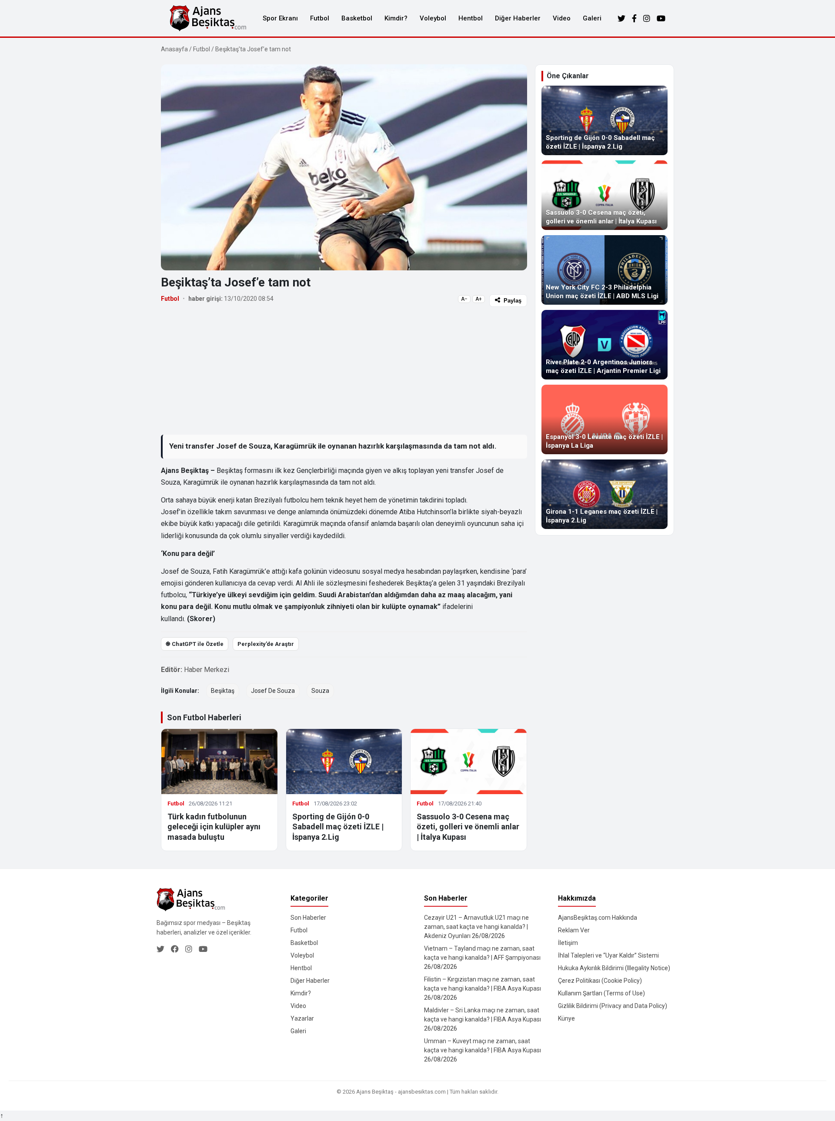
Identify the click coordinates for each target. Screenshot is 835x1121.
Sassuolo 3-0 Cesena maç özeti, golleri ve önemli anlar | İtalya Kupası (468, 827)
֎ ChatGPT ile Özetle (195, 644)
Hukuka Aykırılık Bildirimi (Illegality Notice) (614, 968)
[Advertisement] (344, 370)
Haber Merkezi (206, 669)
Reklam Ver (574, 930)
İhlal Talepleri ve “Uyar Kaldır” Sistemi (608, 955)
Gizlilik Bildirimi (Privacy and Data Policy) (612, 1005)
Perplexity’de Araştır (265, 644)
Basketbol (356, 18)
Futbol (319, 18)
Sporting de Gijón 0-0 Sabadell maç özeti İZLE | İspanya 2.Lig (338, 827)
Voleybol (433, 18)
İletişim (568, 942)
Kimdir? (395, 18)
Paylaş (512, 300)
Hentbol (470, 18)
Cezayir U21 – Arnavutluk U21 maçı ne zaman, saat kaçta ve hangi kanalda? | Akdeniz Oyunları (476, 926)
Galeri (592, 18)
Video (562, 18)
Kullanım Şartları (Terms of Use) (601, 993)
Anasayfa (174, 49)
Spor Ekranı (280, 18)
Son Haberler (308, 917)
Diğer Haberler (518, 18)
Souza (320, 690)
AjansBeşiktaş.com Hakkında (597, 917)
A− (464, 299)
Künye (566, 1018)
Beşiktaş (222, 690)
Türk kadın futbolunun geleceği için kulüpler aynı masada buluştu (214, 827)
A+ (478, 299)
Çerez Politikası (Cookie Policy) (600, 980)
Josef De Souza (273, 690)
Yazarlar (302, 1018)
